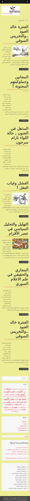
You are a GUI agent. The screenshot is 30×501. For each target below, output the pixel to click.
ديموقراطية (23, 407)
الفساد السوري (19, 396)
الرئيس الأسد (9, 394)
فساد (11, 409)
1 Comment (25, 190)
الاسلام (16, 391)
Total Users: (20, 486)
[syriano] (10, 10)
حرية (5, 402)
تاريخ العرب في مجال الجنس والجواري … (16, 449)
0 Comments (25, 43)
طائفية (23, 409)
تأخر (24, 402)
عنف (17, 409)
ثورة (21, 402)
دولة (13, 404)
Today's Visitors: (21, 471)
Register (24, 421)
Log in (25, 424)
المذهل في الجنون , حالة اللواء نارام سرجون (17, 135)
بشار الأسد (9, 399)
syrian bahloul (9, 286)
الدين (15, 394)
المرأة (5, 396)
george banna (12, 89)
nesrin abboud (8, 43)
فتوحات (14, 409)
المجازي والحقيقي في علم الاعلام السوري (17, 276)
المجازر (7, 396)
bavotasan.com (23, 500)
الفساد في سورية (12, 396)
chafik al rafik (8, 145)
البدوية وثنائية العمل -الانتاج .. (19, 451)
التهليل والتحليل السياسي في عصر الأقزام (16, 229)
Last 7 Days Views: (18, 473)
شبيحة (6, 407)
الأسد (20, 391)
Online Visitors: (21, 467)
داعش (17, 404)
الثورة (12, 391)
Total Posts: (20, 482)
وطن (13, 411)
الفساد (24, 396)
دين (19, 407)
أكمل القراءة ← (23, 69)
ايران (16, 399)
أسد (26, 389)
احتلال (21, 388)
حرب (17, 402)
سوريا (14, 407)
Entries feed (23, 426)
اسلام (8, 389)
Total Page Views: (20, 480)
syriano (14, 498)
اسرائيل (11, 388)
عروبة (20, 409)
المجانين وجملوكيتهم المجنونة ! (19, 81)
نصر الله (16, 411)
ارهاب (18, 389)
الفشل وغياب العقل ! (17, 185)
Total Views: (19, 475)
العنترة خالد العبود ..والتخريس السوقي (19, 33)
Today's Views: (21, 469)
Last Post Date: (12, 488)
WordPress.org (22, 430)
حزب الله (22, 404)
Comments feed (22, 428)
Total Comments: (19, 484)
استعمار (15, 389)
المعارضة (22, 399)
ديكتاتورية (8, 404)
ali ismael (10, 236)
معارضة (5, 409)
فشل (9, 409)
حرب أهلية (10, 402)
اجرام (23, 389)
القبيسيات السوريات (21, 447)
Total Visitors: (19, 477)
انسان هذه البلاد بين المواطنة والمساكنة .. (16, 458)
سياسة (10, 407)
